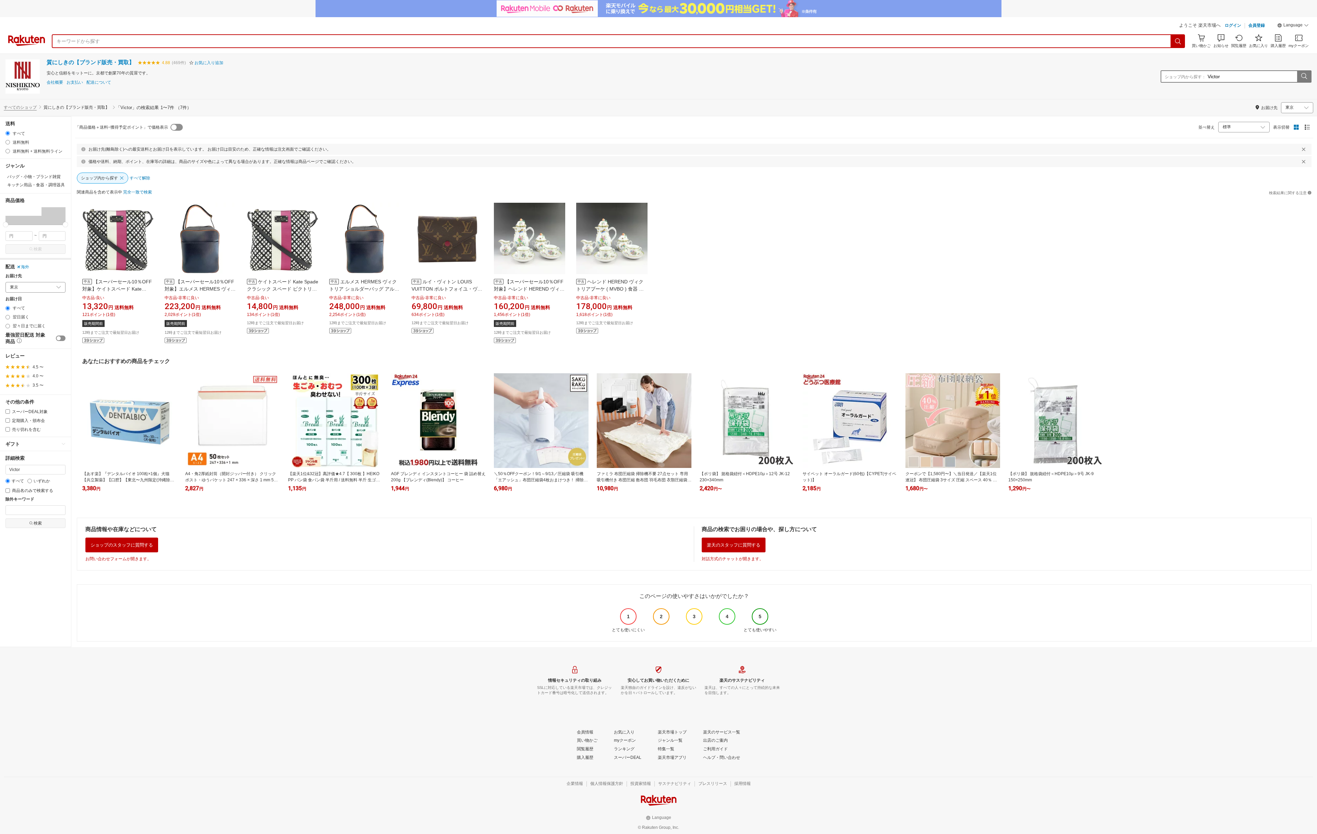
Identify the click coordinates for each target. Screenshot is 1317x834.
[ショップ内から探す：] (1304, 76)
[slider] (5, 224)
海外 (25, 267)
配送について (98, 82)
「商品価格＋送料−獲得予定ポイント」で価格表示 (121, 127)
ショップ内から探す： (1185, 76)
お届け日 (13, 299)
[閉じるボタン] (1303, 149)
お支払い (75, 82)
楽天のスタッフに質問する (733, 545)
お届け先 (13, 276)
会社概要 (55, 82)
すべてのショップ (20, 107)
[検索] (1178, 41)
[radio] (7, 133)
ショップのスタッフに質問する (122, 545)
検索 (38, 249)
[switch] (61, 338)
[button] (1293, 26)
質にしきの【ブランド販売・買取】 (90, 62)
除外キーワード (19, 499)
